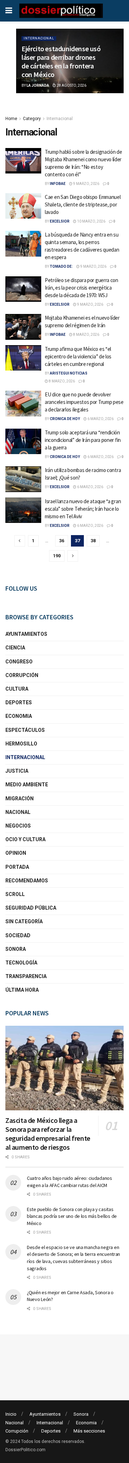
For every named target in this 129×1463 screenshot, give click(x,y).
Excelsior (60, 221)
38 (93, 540)
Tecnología (21, 963)
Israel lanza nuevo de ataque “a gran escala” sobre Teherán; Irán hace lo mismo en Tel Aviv (83, 509)
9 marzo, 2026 (85, 184)
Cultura (16, 689)
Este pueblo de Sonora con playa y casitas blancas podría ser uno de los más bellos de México (72, 1216)
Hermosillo (21, 744)
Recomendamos (26, 880)
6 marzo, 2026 (100, 419)
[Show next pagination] (72, 556)
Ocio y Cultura (25, 839)
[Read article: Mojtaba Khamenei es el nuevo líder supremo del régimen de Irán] (23, 327)
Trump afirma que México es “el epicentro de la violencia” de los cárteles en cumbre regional (78, 356)
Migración (19, 798)
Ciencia (15, 648)
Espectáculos (25, 730)
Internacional (39, 38)
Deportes (18, 702)
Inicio (10, 1414)
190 (57, 555)
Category (32, 118)
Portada (17, 867)
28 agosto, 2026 (71, 85)
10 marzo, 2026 (90, 221)
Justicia (16, 771)
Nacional (17, 812)
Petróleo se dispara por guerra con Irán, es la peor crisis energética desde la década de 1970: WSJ (81, 288)
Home (11, 118)
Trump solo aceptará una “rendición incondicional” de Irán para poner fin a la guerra (83, 440)
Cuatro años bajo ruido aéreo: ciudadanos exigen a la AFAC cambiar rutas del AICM (69, 1181)
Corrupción (21, 675)
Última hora (22, 990)
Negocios (18, 826)
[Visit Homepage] (61, 11)
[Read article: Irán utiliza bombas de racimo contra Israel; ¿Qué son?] (23, 479)
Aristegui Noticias (68, 373)
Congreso (19, 661)
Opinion (15, 853)
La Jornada (38, 85)
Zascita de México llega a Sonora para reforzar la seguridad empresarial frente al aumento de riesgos (47, 1134)
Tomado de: (61, 266)
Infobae (58, 184)
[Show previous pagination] (19, 541)
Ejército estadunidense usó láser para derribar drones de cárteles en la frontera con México (61, 61)
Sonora (15, 949)
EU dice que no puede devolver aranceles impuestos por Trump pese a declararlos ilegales (84, 402)
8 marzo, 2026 (85, 335)
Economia (18, 716)
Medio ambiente (26, 784)
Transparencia (26, 976)
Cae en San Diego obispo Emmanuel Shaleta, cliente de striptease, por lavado (82, 204)
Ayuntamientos (26, 634)
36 (61, 540)
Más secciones (89, 1431)
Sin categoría (24, 921)
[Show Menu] (8, 11)
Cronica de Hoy (65, 419)
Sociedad (17, 935)
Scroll (15, 894)
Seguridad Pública (30, 908)
